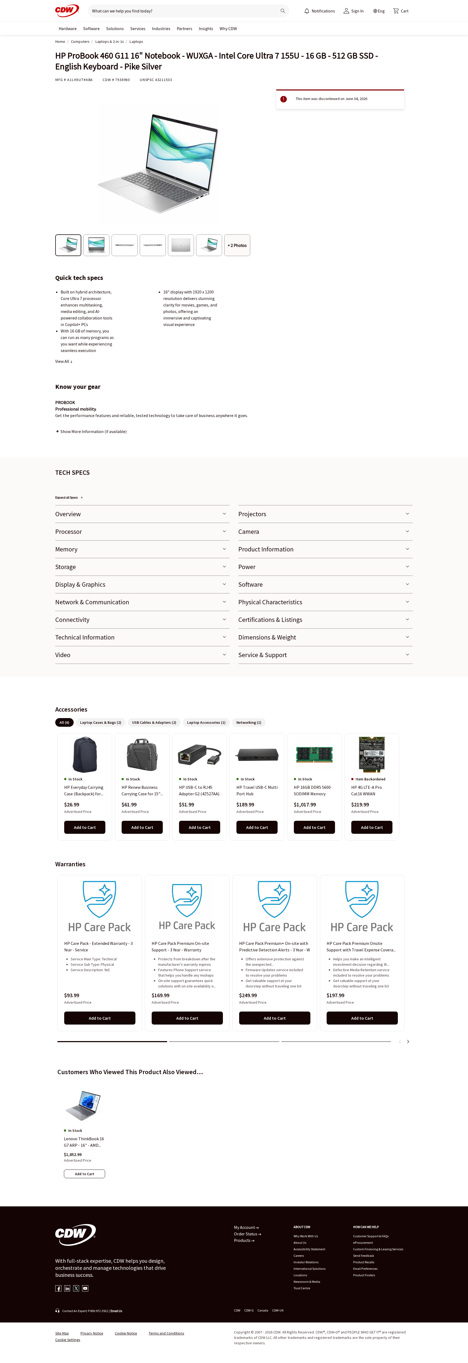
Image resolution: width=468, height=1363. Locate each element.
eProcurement (363, 1243)
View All (62, 361)
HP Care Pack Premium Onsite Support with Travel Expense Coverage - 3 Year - (362, 947)
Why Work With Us (306, 1236)
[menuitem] (307, 11)
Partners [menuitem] (184, 28)
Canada (263, 1310)
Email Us (116, 1311)
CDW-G (248, 1310)
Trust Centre (302, 1288)
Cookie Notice (126, 1333)
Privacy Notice (91, 1333)
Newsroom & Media (307, 1282)
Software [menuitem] (91, 28)
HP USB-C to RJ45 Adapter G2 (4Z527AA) (199, 791)
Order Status (246, 1233)
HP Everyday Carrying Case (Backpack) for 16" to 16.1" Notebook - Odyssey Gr (84, 791)
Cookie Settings (67, 1339)
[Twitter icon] (76, 1288)
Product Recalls (363, 1262)
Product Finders (364, 1275)
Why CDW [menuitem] (228, 28)
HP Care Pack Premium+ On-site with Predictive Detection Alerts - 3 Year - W (274, 946)
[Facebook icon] (58, 1288)
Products (242, 1240)
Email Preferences (365, 1269)
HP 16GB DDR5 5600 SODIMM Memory (312, 791)
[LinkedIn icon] (67, 1288)
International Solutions (310, 1269)
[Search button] (282, 11)
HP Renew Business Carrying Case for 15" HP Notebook (141, 791)
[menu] (319, 10)
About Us (300, 1243)
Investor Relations (306, 1262)
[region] (234, 786)
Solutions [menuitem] (115, 28)
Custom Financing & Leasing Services (378, 1249)
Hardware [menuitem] (68, 28)
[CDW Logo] (67, 10)
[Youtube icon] (85, 1288)
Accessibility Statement (309, 1249)
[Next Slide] (408, 1041)
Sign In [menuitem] (357, 11)
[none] (68, 28)
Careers (299, 1256)
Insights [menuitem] (206, 28)
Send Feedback (363, 1256)
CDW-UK (278, 1310)
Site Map (62, 1333)
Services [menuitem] (137, 28)
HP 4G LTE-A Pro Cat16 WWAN (366, 791)
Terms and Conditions (166, 1333)
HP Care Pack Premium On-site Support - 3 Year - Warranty (180, 946)
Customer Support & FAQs (371, 1236)
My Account (245, 1227)
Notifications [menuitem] (323, 11)
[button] (401, 10)
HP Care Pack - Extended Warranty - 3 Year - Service (98, 946)
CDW (237, 1310)
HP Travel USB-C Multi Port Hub (257, 791)
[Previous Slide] (400, 1041)
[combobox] (180, 10)
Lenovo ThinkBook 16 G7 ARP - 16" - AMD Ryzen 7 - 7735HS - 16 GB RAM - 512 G (84, 1142)
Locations (300, 1275)
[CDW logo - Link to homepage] (67, 10)
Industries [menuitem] (161, 28)
